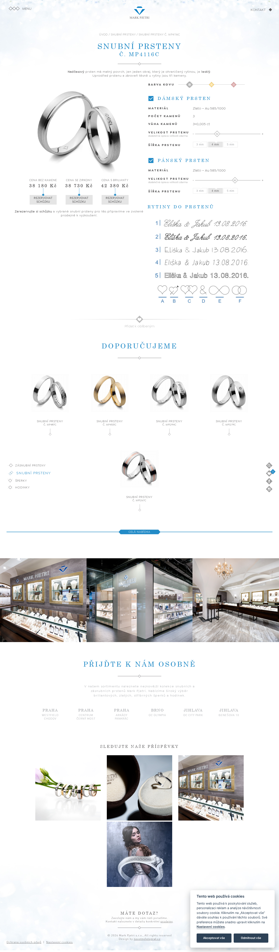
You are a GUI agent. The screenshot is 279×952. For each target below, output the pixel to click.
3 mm (200, 144)
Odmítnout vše (251, 938)
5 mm (230, 144)
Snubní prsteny (33, 473)
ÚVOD (103, 34)
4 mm (215, 144)
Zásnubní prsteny (30, 465)
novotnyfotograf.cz (147, 938)
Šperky (21, 481)
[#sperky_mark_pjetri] (68, 788)
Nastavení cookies (211, 927)
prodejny (166, 921)
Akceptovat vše (214, 938)
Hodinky (22, 487)
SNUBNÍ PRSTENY (123, 34)
